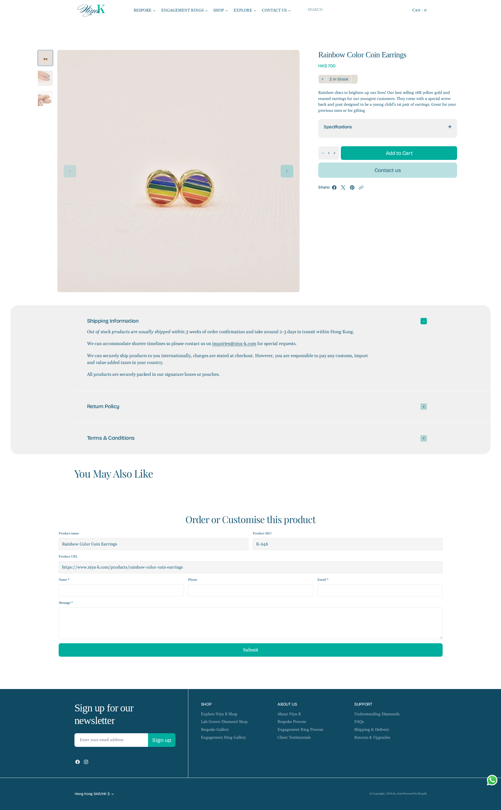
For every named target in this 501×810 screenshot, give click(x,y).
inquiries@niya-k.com (234, 344)
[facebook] (334, 189)
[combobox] (352, 10)
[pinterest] (352, 189)
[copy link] (361, 189)
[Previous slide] (70, 171)
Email (322, 580)
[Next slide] (287, 171)
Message (66, 603)
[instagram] (86, 762)
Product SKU (262, 533)
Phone (192, 580)
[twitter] (343, 189)
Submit (250, 650)
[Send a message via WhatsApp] (492, 780)
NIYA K (390, 794)
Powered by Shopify (415, 794)
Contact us (388, 170)
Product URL (68, 557)
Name (64, 580)
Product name (69, 533)
